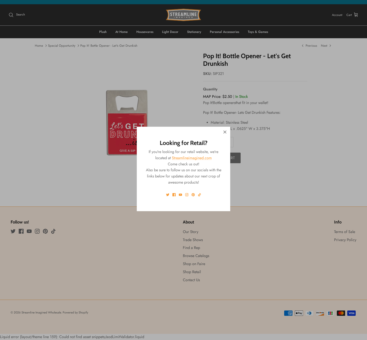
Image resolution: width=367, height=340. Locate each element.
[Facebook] (174, 194)
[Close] (225, 132)
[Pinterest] (193, 194)
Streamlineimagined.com (192, 158)
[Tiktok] (199, 194)
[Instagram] (186, 194)
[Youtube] (180, 194)
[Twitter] (167, 194)
